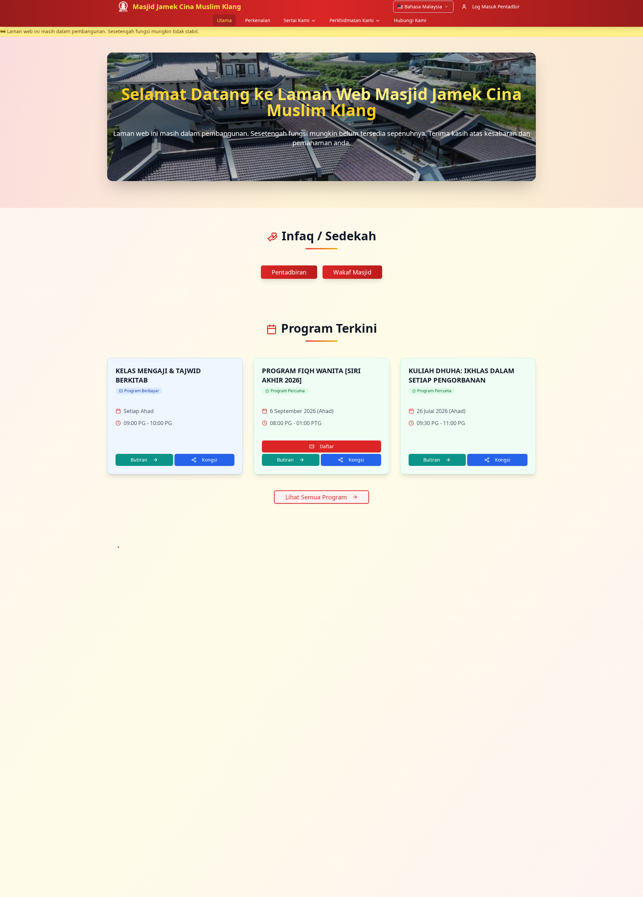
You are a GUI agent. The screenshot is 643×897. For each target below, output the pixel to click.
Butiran (139, 460)
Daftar (327, 446)
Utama (224, 20)
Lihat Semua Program (316, 497)
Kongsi (209, 460)
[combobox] (423, 7)
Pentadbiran (289, 272)
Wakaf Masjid (352, 272)
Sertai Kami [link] (296, 20)
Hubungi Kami (410, 20)
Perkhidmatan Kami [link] (352, 20)
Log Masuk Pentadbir (496, 6)
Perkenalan (257, 20)
